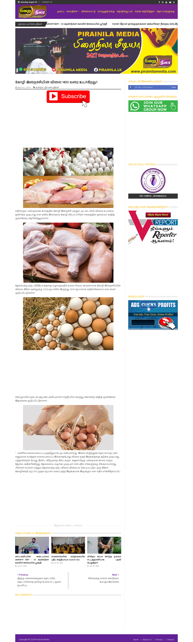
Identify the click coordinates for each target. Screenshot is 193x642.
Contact (170, 640)
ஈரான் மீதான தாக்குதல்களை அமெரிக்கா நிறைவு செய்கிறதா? (112, 24)
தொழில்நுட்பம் (125, 11)
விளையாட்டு (88, 11)
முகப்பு (60, 11)
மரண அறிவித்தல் (144, 11)
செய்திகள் (72, 11)
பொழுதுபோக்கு (106, 11)
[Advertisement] (68, 128)
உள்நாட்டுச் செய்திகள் (47, 87)
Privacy (159, 640)
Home (136, 640)
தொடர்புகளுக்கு (166, 11)
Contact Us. (47, 2)
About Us (147, 640)
